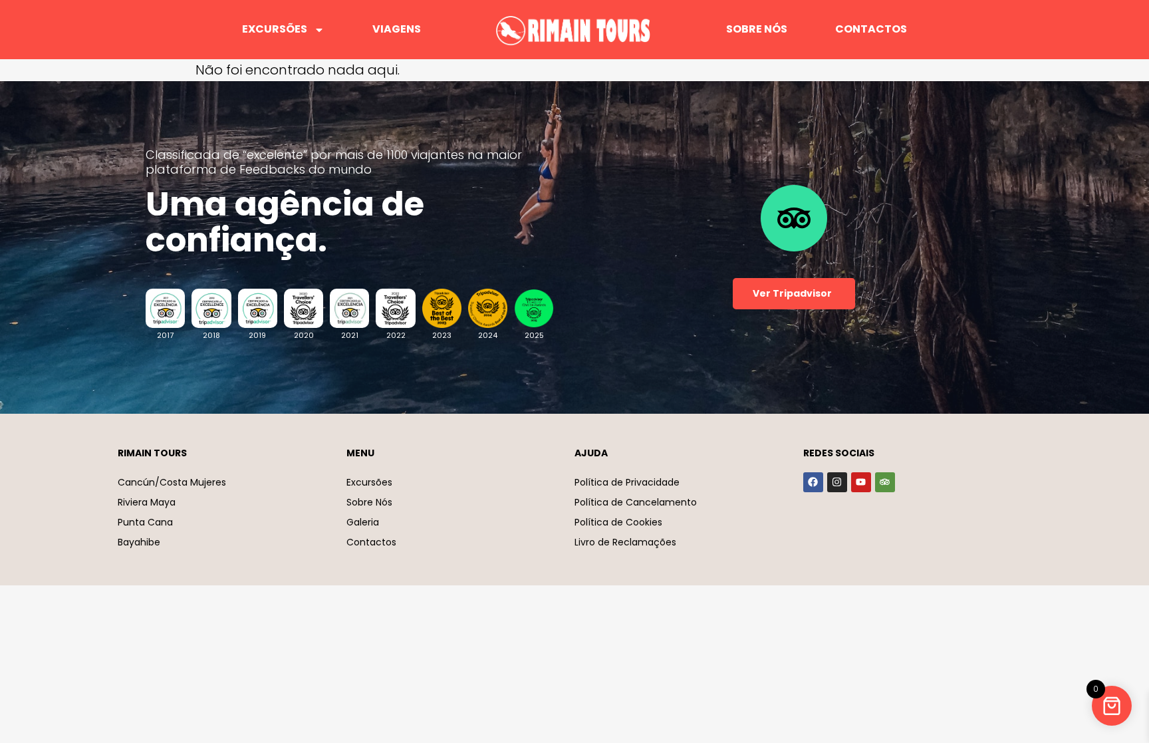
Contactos (871, 29)
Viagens (396, 29)
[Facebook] (813, 482)
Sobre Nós (756, 29)
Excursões (274, 29)
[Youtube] (861, 482)
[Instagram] (837, 482)
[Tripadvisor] (885, 482)
